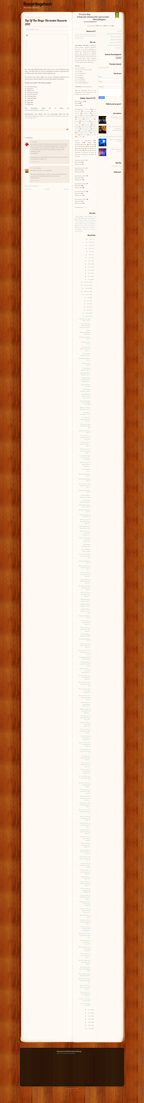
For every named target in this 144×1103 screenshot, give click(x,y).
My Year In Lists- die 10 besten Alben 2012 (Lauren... (85, 987)
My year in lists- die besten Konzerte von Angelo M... (85, 437)
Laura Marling (84, 131)
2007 (89, 1025)
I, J (95, 34)
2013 (89, 279)
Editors (80, 119)
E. (31, 141)
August (87, 294)
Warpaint (86, 113)
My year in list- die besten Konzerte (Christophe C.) (85, 928)
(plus (95, 115)
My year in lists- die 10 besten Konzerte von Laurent (84, 652)
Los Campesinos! (90, 222)
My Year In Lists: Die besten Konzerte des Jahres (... (85, 818)
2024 (90, 245)
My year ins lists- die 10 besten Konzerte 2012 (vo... (85, 994)
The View (86, 229)
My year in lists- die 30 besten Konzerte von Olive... (84, 485)
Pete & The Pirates (89, 223)
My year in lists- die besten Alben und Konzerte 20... (85, 910)
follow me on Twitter (117, 166)
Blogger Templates (66, 1090)
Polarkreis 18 (78, 227)
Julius (76, 71)
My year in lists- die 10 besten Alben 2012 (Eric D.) (84, 697)
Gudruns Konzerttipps (116, 39)
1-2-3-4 (85, 207)
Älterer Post (66, 189)
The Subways (78, 229)
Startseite (47, 189)
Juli (88, 297)
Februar (87, 313)
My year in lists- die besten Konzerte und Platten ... (85, 921)
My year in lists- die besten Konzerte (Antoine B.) (85, 942)
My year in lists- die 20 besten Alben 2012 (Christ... (84, 587)
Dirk (76, 82)
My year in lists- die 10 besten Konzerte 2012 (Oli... (84, 980)
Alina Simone (79, 216)
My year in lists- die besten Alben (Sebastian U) (85, 724)
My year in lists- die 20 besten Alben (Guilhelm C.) (84, 690)
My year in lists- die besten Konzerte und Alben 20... (85, 574)
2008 (89, 1022)
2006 (90, 1028)
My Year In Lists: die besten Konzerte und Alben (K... (85, 521)
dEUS (76, 220)
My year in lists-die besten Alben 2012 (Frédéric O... (85, 845)
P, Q (88, 36)
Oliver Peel (77, 68)
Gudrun (77, 73)
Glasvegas (93, 220)
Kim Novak (84, 135)
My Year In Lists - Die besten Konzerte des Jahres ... (84, 804)
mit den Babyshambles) (83, 117)
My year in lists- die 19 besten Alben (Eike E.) (84, 778)
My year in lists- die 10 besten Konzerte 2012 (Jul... (84, 935)
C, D (84, 34)
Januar (87, 316)
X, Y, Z (82, 38)
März (88, 310)
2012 (89, 1010)
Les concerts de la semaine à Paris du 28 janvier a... (85, 348)
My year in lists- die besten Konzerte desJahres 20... (85, 771)
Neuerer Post (28, 189)
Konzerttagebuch (37, 4)
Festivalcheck (118, 48)
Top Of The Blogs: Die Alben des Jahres (84, 658)
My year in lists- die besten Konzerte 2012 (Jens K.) (85, 791)
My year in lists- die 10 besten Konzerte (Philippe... (84, 784)
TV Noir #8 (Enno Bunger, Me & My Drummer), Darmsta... (85, 325)
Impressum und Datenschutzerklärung (66, 1053)
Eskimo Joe (87, 220)
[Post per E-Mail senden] (67, 129)
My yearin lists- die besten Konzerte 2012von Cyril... (85, 704)
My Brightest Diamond (83, 133)
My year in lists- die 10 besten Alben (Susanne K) (84, 948)
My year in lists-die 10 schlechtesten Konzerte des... (84, 539)
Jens (76, 77)
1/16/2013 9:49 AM (35, 161)
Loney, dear (85, 123)
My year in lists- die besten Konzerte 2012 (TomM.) (85, 865)
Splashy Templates (77, 1090)
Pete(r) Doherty (87, 115)
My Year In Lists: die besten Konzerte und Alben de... (85, 798)
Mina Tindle (93, 117)
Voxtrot (93, 229)
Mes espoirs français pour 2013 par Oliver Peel (85, 426)
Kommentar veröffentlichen (31, 186)
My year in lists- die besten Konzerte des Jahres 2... (85, 955)
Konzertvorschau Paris (116, 36)
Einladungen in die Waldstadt (114, 34)
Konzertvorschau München (115, 45)
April (88, 307)
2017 (89, 267)
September (86, 291)
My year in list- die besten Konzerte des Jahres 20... (85, 764)
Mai (88, 304)
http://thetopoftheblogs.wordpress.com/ (36, 110)
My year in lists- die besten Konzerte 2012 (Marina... (85, 897)
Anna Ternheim (89, 216)
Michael (77, 81)
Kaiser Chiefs (85, 121)
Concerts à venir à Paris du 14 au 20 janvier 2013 (84, 556)
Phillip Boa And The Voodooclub (84, 225)
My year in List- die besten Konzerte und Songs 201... (85, 717)
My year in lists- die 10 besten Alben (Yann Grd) (84, 684)
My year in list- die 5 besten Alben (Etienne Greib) (85, 968)
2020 (90, 257)
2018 (89, 264)
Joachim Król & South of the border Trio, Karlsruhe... (84, 457)
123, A (77, 34)
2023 (90, 248)
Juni (88, 300)
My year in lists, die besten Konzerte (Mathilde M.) (85, 890)
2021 (90, 254)
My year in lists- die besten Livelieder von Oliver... (85, 444)
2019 (89, 261)
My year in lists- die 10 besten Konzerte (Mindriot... (84, 677)
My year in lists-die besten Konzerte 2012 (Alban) (85, 664)
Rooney (93, 227)
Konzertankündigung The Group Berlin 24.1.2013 (85, 402)
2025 (90, 242)
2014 (89, 276)
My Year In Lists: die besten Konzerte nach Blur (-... (85, 450)
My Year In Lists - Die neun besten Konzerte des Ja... (84, 858)
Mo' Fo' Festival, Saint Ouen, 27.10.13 (85, 320)
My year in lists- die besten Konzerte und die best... (85, 851)
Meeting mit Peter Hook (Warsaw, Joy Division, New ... (85, 379)
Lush (81, 136)
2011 (89, 1013)
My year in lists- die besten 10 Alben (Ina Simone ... (85, 645)
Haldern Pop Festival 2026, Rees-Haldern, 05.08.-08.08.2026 (115, 128)
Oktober (87, 288)
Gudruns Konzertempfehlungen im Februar (85, 332)
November (86, 285)
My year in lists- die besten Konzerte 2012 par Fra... (85, 731)
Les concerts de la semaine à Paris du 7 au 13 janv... (85, 757)
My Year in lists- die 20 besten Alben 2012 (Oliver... (84, 962)
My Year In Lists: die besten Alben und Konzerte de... (85, 464)
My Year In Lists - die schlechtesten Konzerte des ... (85, 533)
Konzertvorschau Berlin (116, 42)
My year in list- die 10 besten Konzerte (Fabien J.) (84, 903)
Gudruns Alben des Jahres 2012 (85, 877)
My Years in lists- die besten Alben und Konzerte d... (85, 710)
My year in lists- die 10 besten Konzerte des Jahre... (84, 567)
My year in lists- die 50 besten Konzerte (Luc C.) (84, 811)
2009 (89, 1019)
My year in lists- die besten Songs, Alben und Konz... (85, 629)
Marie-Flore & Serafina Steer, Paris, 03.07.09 (111, 136)
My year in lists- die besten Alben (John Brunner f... (85, 594)
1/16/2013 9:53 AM (35, 180)
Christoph (33, 168)
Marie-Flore (87, 125)
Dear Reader (87, 111)
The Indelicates (86, 129)
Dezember (86, 282)
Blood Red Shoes (83, 218)
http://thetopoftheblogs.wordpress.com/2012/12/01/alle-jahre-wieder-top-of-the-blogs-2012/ (47, 117)
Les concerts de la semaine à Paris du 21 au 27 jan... (85, 419)
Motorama (93, 131)
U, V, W (77, 38)
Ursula (76, 79)
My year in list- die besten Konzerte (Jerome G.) (85, 622)
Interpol (77, 121)
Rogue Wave (86, 227)
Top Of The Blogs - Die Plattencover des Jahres (85, 611)
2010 (89, 1016)
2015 (89, 273)
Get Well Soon (86, 109)
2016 (89, 270)
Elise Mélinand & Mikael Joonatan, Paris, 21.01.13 (86, 396)
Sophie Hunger (85, 127)
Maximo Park (89, 119)
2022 (90, 251)
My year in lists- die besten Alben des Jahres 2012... (85, 737)
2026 (90, 239)
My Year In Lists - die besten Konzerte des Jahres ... (85, 825)
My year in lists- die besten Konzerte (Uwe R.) (85, 751)
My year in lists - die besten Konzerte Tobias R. (85, 838)
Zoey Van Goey (79, 231)
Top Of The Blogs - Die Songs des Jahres (85, 635)
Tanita (76, 75)
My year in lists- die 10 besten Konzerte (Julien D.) (84, 744)
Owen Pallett (93, 135)
